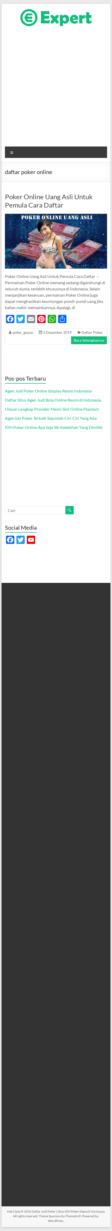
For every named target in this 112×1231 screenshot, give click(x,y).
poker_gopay (23, 332)
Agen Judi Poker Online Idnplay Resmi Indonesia (48, 390)
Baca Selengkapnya (89, 340)
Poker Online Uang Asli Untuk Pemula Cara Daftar (49, 200)
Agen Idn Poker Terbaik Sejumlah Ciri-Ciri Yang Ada (51, 418)
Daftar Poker (92, 332)
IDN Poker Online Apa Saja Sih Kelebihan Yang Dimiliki (54, 427)
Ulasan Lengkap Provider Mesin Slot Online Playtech (52, 409)
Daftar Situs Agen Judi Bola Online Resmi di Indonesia (53, 399)
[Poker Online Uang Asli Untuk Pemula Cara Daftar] (56, 216)
